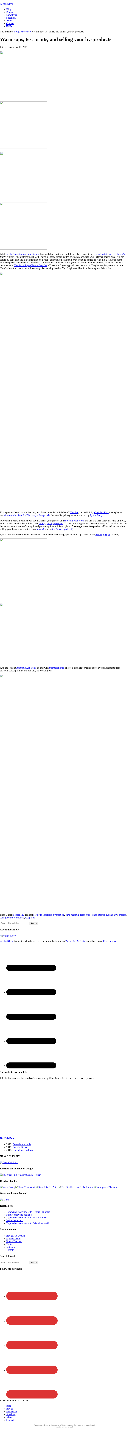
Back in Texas (20, 1147)
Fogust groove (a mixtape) (19, 1214)
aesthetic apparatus (42, 914)
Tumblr (10, 1250)
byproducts (58, 914)
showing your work (74, 520)
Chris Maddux (101, 512)
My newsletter (13, 1238)
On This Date (7, 1138)
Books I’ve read (14, 1241)
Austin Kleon (6, 4)
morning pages (102, 534)
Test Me (74, 512)
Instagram (11, 1247)
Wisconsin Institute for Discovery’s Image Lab (27, 515)
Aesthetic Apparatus (26, 667)
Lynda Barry (96, 515)
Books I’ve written (15, 1235)
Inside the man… (14, 1220)
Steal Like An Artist (75, 941)
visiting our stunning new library (23, 254)
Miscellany (18, 914)
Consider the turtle (22, 1144)
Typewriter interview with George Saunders (28, 1212)
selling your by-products (51, 523)
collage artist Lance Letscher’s (110, 254)
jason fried (85, 914)
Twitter (9, 1244)
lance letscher (98, 914)
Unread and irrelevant (23, 1150)
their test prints (56, 667)
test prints (30, 917)
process (122, 914)
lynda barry (111, 914)
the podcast (62, 529)
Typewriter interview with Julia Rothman (26, 1217)
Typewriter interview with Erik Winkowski (27, 1223)
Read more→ (109, 941)
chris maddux (72, 914)
